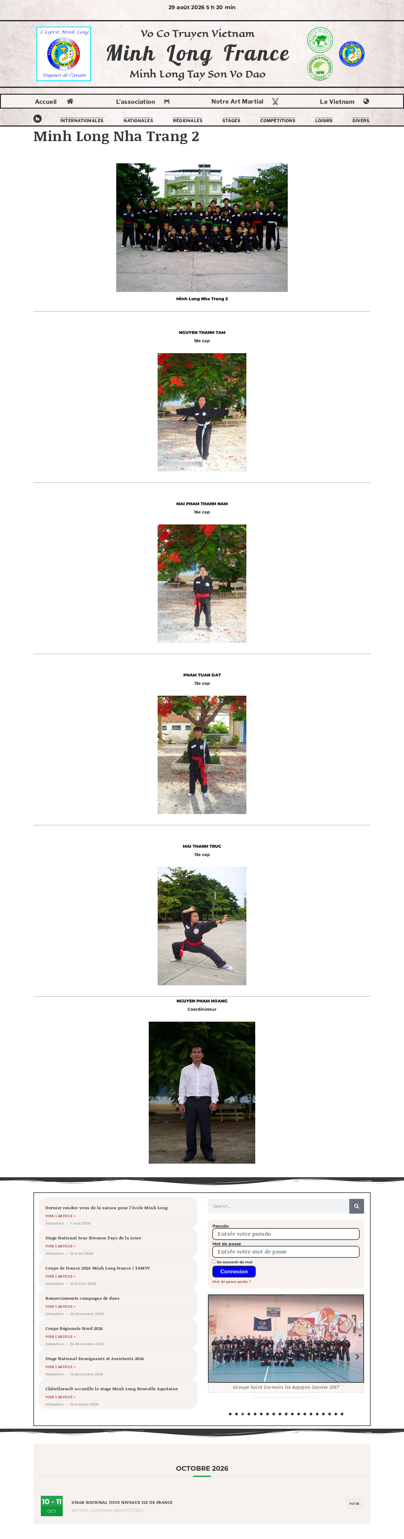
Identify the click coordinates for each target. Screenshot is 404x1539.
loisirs (324, 120)
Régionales (187, 120)
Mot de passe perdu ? (231, 1281)
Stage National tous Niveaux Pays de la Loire (93, 1238)
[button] (214, 1357)
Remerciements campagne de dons (82, 1298)
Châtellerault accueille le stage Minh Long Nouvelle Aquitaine (112, 1388)
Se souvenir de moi (234, 1262)
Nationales (138, 120)
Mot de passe (226, 1244)
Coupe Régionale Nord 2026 (74, 1328)
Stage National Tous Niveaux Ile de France (122, 1502)
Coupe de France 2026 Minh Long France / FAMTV (98, 1268)
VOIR (355, 1503)
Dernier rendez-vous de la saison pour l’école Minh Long (107, 1207)
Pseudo (220, 1226)
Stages (231, 120)
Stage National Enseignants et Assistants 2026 (95, 1358)
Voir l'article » (60, 1216)
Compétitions (277, 120)
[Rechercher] (356, 1206)
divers (361, 120)
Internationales (82, 120)
